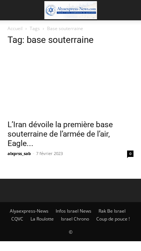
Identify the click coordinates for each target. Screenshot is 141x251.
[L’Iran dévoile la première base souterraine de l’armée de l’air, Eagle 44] (70, 84)
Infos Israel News (73, 211)
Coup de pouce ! (113, 219)
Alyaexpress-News (29, 211)
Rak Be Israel (112, 211)
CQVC (17, 219)
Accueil (15, 28)
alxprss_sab (19, 153)
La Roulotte (42, 219)
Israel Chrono (75, 219)
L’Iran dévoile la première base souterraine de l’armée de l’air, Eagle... (60, 134)
